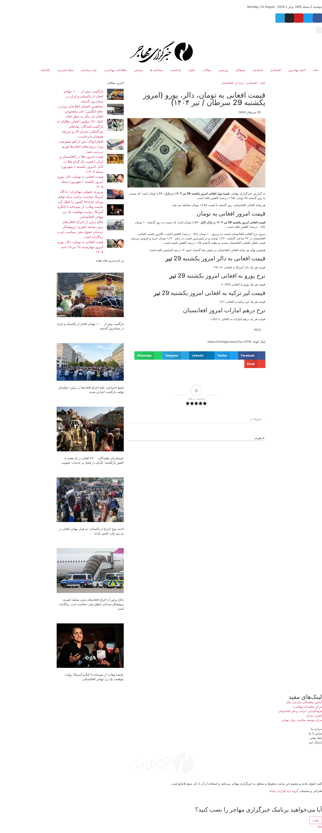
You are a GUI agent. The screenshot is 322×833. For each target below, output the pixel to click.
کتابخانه (45, 70)
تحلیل (191, 70)
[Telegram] (280, 18)
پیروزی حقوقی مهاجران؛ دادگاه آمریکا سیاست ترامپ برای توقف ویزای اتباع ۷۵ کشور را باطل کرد (80, 197)
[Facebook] (317, 18)
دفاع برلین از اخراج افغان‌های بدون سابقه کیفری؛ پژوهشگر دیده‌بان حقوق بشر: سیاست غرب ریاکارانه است (91, 604)
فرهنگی (240, 70)
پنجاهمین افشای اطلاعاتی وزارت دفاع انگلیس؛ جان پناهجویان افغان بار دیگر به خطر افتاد (80, 111)
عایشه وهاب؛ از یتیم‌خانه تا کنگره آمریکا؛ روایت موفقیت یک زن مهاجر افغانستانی (80, 212)
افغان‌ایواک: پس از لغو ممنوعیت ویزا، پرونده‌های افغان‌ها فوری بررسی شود (81, 146)
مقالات (207, 70)
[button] (319, 30)
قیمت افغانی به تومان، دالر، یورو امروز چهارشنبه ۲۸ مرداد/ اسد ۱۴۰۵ (80, 247)
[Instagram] (289, 18)
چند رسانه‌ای (89, 70)
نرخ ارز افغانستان (232, 83)
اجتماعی (257, 70)
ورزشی (223, 70)
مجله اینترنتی (65, 70)
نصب (315, 820)
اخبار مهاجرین (297, 70)
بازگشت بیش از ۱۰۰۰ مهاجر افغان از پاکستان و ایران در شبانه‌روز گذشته (83, 96)
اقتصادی (275, 70)
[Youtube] (298, 18)
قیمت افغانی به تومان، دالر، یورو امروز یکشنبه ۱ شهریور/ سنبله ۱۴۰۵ (80, 182)
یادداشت (176, 70)
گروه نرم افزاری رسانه (283, 791)
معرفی (138, 70)
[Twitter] (308, 18)
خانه (315, 70)
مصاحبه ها (156, 70)
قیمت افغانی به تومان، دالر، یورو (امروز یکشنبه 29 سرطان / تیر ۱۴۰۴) (204, 98)
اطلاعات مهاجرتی (115, 70)
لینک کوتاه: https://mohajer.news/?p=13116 (236, 342)
